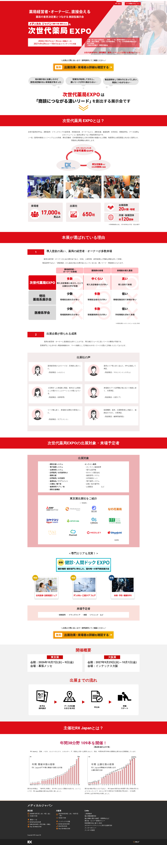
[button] (118, 3)
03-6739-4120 (62, 826)
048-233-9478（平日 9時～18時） (40, 824)
